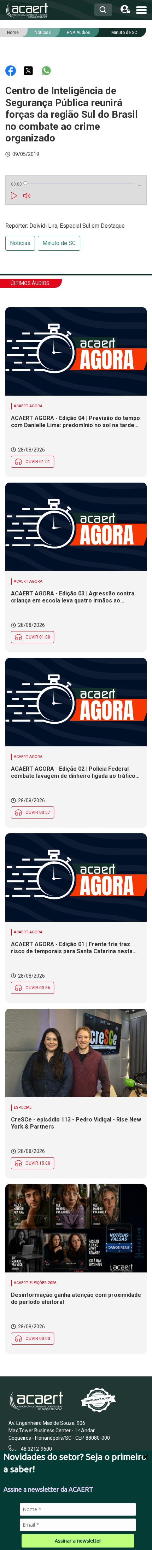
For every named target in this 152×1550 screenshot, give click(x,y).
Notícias (20, 243)
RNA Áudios (78, 32)
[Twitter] (29, 70)
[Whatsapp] (46, 70)
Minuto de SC (124, 32)
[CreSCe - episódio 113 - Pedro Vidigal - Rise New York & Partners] (76, 1053)
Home (13, 32)
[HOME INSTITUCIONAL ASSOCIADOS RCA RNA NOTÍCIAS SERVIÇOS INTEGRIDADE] (141, 9)
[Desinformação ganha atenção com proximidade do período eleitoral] (76, 1228)
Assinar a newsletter (78, 1540)
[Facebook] (11, 70)
